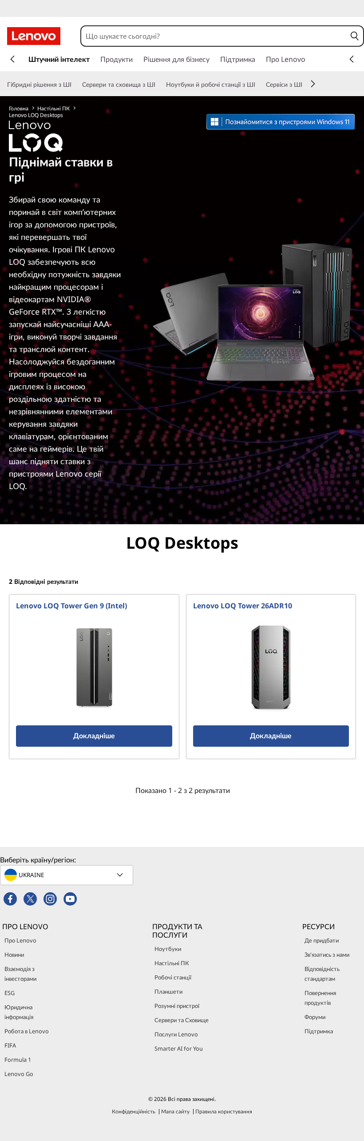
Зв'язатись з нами (327, 955)
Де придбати (322, 940)
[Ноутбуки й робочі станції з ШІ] (258, 84)
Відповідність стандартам (322, 974)
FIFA (10, 1045)
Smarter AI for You (178, 1048)
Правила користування (223, 1111)
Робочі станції (172, 977)
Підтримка (319, 1031)
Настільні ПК (53, 108)
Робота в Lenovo (26, 1031)
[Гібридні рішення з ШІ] (75, 84)
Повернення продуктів (320, 998)
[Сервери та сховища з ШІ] (159, 84)
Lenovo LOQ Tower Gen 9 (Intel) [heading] (71, 606)
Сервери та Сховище (181, 1020)
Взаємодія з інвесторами (20, 974)
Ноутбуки (167, 949)
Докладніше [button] (94, 735)
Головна (18, 108)
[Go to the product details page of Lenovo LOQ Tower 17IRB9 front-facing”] (94, 667)
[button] (354, 36)
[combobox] (213, 36)
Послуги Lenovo (176, 1034)
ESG (9, 993)
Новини (14, 955)
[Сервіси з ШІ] (306, 84)
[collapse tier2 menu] (313, 83)
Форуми (315, 1017)
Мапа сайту (175, 1111)
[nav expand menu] (12, 59)
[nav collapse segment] (351, 59)
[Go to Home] (33, 36)
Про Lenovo (20, 940)
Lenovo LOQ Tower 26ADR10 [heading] (242, 606)
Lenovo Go (18, 1074)
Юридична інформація (18, 1012)
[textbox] (67, 875)
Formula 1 (17, 1060)
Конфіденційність (133, 1111)
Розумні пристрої (176, 1006)
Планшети (168, 991)
